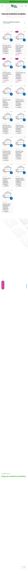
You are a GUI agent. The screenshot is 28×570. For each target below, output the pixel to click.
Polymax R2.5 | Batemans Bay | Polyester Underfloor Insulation (20, 102)
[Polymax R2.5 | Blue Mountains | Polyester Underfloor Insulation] (7, 116)
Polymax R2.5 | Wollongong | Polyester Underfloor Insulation (7, 207)
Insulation (5, 44)
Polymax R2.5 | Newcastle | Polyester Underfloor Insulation (20, 154)
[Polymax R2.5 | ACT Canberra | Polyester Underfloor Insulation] (7, 63)
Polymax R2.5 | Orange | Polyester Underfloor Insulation (7, 181)
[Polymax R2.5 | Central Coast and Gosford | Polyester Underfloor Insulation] (7, 142)
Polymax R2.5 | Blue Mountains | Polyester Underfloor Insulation (7, 128)
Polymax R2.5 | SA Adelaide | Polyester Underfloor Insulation (20, 75)
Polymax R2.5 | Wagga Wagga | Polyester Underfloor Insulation (20, 181)
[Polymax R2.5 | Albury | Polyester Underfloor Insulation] (7, 90)
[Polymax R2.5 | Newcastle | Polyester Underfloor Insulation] (20, 142)
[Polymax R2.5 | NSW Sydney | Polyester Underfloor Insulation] (20, 36)
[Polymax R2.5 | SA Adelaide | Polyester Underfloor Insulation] (20, 63)
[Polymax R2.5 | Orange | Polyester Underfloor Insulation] (7, 169)
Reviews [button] (26, 286)
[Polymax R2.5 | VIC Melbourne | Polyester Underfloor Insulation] (7, 36)
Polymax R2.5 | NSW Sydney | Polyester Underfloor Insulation (20, 48)
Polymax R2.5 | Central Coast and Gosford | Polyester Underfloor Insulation (7, 154)
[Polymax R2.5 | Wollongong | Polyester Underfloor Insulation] (7, 195)
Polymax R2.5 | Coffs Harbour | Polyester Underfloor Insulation (20, 128)
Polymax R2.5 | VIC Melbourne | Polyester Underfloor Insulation (7, 48)
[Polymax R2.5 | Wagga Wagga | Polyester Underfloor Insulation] (20, 169)
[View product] (11, 40)
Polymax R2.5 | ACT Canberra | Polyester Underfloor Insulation (7, 75)
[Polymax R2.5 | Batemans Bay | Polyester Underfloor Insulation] (20, 90)
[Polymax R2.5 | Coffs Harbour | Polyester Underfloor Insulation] (20, 116)
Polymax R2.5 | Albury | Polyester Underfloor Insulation (7, 102)
